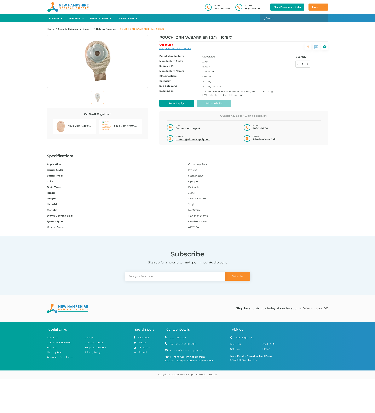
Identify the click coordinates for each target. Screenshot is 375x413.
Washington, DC (315, 308)
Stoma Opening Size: (60, 216)
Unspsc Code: (55, 227)
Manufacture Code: (171, 61)
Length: (51, 198)
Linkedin (143, 352)
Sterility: (52, 210)
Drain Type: (54, 187)
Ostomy (87, 29)
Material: (52, 204)
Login (315, 7)
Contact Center (126, 18)
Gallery (89, 337)
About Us (54, 18)
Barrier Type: (55, 176)
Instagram (144, 347)
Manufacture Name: (171, 71)
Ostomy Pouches (106, 29)
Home (50, 29)
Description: (166, 91)
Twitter (142, 342)
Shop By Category (68, 29)
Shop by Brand (55, 352)
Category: (165, 81)
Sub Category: (168, 86)
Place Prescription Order (287, 7)
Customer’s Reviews (59, 342)
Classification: (168, 76)
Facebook (144, 337)
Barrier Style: (55, 170)
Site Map (52, 347)
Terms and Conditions (60, 357)
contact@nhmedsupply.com (193, 139)
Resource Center (99, 18)
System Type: (55, 221)
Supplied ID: (166, 66)
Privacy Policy (93, 352)
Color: (50, 181)
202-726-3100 (222, 8)
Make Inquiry (176, 103)
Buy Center (75, 18)
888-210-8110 (252, 8)
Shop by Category (95, 347)
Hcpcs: (51, 193)
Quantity (300, 57)
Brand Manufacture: (171, 56)
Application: (54, 164)
